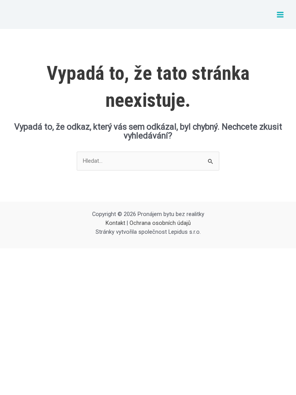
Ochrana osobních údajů (160, 222)
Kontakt (115, 222)
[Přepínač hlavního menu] (280, 15)
